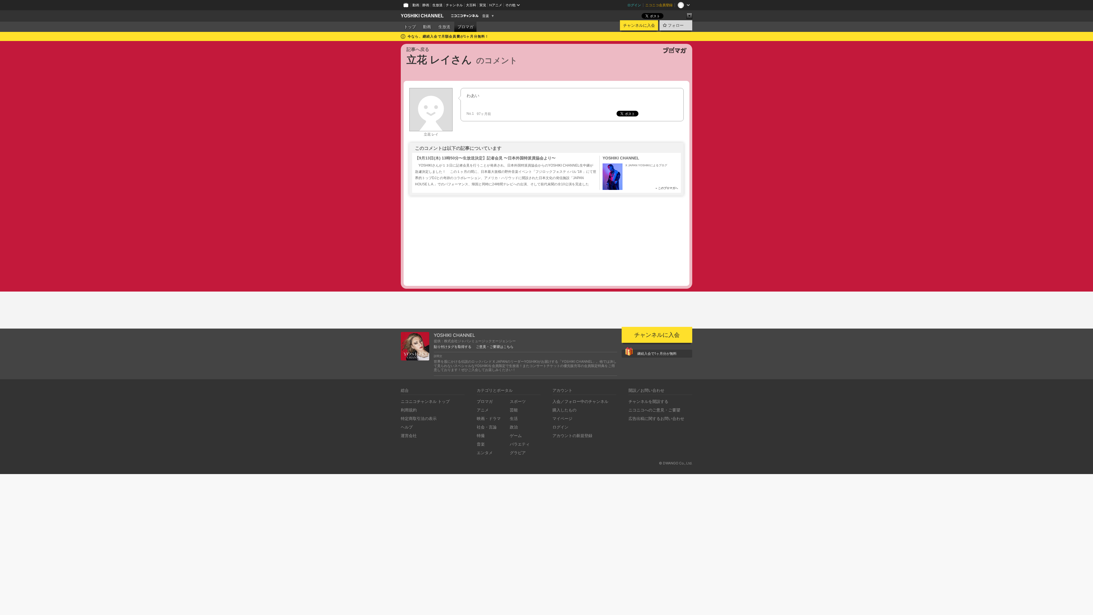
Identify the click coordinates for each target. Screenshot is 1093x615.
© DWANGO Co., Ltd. (675, 463)
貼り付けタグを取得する (452, 346)
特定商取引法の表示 (419, 418)
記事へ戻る (417, 49)
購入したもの (564, 409)
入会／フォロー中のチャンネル (580, 401)
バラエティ (520, 444)
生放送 (437, 5)
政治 (514, 427)
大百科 (471, 5)
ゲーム (516, 435)
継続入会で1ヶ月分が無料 (657, 353)
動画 (415, 5)
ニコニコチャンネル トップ (425, 401)
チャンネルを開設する (648, 401)
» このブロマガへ (667, 188)
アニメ (483, 409)
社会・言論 (487, 427)
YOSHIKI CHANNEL (422, 15)
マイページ (562, 418)
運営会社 (409, 435)
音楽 (485, 16)
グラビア (518, 452)
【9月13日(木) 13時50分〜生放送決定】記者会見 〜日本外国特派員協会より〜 (485, 158)
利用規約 (409, 409)
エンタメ (485, 452)
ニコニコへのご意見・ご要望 (654, 409)
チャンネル (454, 5)
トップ (410, 26)
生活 (514, 418)
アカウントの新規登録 (572, 435)
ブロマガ (465, 26)
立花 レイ (431, 134)
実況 (482, 5)
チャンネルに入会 (639, 25)
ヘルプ (407, 427)
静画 (425, 5)
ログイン (634, 5)
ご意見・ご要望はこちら (494, 346)
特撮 (481, 435)
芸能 (514, 409)
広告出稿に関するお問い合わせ (656, 418)
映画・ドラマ (489, 418)
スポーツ (518, 401)
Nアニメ (495, 5)
